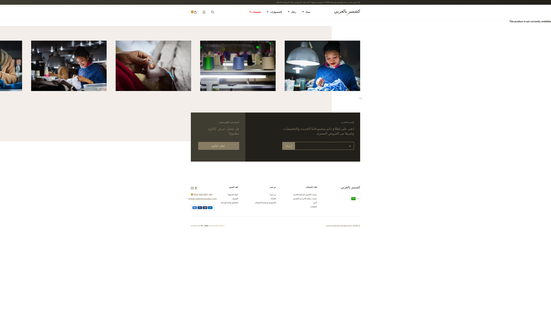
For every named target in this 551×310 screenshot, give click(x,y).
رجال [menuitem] (293, 12)
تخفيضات (313, 207)
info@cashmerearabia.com (202, 198)
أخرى (315, 203)
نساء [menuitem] (308, 12)
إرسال (288, 145)
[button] (361, 98)
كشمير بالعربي (347, 11)
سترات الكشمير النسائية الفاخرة (305, 195)
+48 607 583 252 (203, 194)
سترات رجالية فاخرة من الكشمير (305, 199)
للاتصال (273, 199)
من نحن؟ (273, 195)
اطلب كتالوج (218, 145)
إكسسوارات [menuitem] (276, 12)
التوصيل (235, 199)
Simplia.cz (221, 225)
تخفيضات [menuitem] (256, 12)
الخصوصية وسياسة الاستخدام (265, 203)
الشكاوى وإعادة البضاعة (229, 203)
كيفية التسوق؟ (233, 195)
